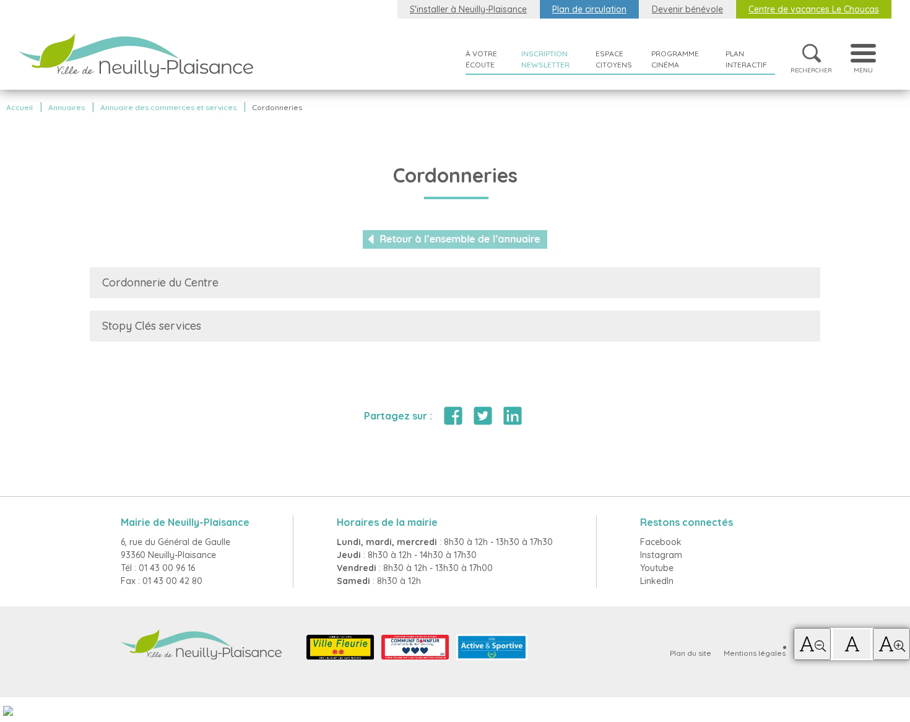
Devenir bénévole (687, 9)
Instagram (661, 555)
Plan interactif (746, 59)
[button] (812, 644)
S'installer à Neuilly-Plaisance (468, 9)
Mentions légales (755, 653)
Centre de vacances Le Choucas (813, 9)
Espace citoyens (614, 59)
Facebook (661, 542)
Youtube (657, 568)
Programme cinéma (675, 59)
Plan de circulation (589, 9)
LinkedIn (657, 581)
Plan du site (690, 653)
